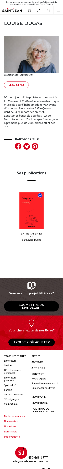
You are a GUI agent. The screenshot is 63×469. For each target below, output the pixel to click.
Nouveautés (11, 421)
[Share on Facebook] (17, 146)
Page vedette (12, 436)
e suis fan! (16, 84)
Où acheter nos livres (43, 387)
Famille (8, 389)
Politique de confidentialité (43, 410)
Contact (38, 374)
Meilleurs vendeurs (14, 416)
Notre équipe (39, 378)
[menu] (58, 10)
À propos (38, 368)
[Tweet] (26, 146)
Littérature (10, 360)
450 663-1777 (38, 457)
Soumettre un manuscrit (31, 306)
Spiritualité (10, 385)
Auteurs (37, 362)
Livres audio (10, 431)
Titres (36, 356)
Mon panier (39, 397)
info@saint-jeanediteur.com (32, 461)
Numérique (10, 426)
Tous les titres (15, 356)
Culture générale (13, 394)
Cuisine (8, 365)
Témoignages (11, 399)
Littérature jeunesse (10, 379)
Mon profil (39, 403)
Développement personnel (13, 371)
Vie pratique (11, 403)
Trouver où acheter (31, 342)
